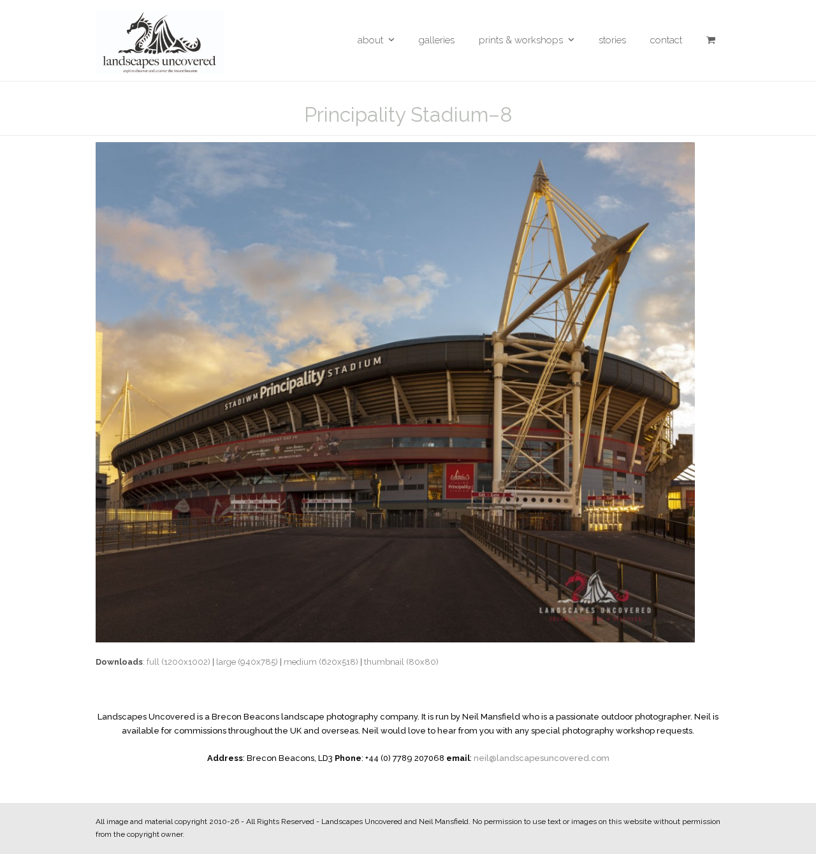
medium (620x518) (321, 662)
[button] (711, 40)
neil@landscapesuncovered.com (541, 758)
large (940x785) (247, 662)
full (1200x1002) (178, 662)
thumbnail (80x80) (401, 662)
